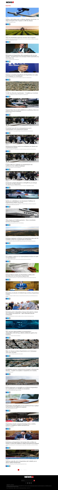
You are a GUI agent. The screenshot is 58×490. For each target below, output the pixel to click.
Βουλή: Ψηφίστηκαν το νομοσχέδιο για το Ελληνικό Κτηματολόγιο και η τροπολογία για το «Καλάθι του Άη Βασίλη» (22, 388)
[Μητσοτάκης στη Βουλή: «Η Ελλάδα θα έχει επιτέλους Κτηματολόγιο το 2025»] (22, 286)
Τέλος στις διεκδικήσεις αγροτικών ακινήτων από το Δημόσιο (20, 37)
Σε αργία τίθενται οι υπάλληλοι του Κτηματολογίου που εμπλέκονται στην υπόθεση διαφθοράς (19, 165)
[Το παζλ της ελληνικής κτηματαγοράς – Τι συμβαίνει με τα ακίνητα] (22, 86)
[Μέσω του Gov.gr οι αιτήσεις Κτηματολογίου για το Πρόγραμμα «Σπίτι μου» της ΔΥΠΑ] (22, 344)
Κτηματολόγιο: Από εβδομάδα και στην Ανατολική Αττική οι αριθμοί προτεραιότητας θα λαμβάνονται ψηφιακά (22, 406)
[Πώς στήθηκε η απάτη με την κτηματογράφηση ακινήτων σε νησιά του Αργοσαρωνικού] (22, 249)
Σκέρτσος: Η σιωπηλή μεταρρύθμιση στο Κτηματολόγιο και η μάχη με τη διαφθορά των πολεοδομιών (22, 75)
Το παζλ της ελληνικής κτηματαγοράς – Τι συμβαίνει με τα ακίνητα (22, 93)
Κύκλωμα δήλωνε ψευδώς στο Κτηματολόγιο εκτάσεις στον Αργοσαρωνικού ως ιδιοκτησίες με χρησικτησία (20, 275)
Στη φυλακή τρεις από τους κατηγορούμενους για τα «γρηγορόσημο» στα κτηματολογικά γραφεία (18, 129)
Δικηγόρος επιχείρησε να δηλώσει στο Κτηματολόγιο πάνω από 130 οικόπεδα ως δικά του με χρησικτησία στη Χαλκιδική (22, 239)
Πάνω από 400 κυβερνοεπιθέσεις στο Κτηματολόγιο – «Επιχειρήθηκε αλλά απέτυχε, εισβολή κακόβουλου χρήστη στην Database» (21, 333)
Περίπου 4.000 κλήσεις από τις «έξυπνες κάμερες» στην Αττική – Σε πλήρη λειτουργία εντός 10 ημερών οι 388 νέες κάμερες (22, 20)
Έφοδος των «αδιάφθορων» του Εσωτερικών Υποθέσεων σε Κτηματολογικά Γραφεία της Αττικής (20, 201)
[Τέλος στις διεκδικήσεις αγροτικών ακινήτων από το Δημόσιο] (22, 30)
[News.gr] (10, 2)
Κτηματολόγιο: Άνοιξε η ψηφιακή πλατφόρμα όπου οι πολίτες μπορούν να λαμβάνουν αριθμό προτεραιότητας (21, 424)
